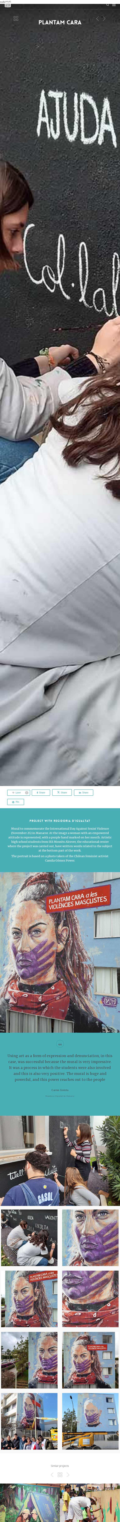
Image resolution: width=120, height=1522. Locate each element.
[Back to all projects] (16, 18)
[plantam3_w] (91, 1238)
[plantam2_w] (30, 1299)
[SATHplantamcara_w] (91, 1361)
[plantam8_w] (30, 1422)
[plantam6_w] (30, 1238)
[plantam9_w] (91, 1422)
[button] (114, 4)
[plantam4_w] (91, 1299)
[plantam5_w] (30, 1361)
